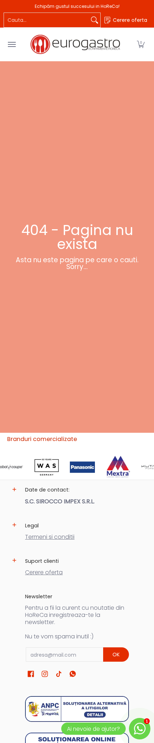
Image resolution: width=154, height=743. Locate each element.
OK (116, 654)
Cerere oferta (44, 572)
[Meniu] (11, 44)
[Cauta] (94, 20)
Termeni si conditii (49, 537)
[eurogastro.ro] (75, 44)
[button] (141, 44)
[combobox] (46, 20)
